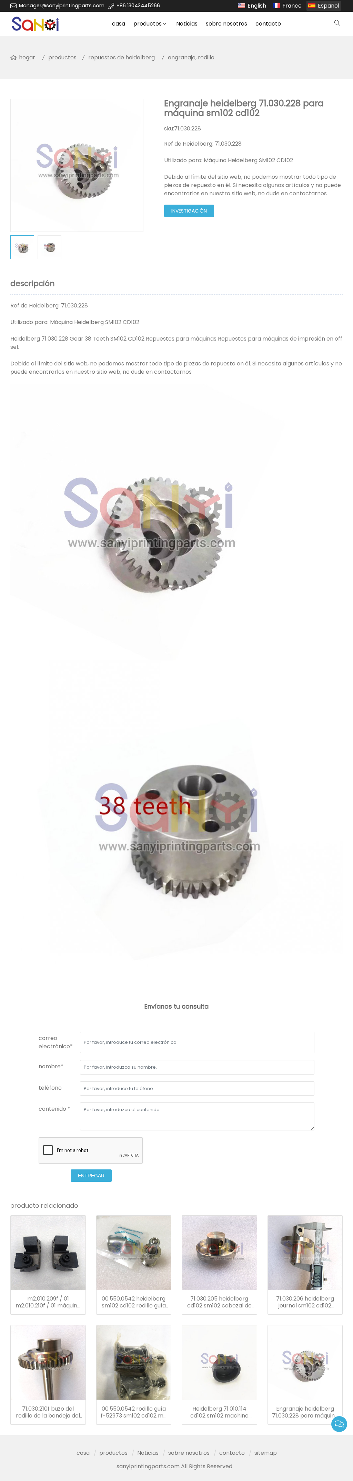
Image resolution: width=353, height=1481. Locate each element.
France (292, 6)
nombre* (51, 1066)
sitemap (265, 1453)
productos (147, 24)
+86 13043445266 (138, 5)
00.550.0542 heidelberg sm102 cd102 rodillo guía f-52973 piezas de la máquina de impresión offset (134, 1302)
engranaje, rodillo (191, 57)
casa (118, 24)
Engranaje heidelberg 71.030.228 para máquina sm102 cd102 (305, 1412)
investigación (189, 210)
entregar (91, 1175)
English (257, 6)
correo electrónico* (56, 1042)
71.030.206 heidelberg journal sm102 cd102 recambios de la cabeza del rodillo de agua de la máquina (305, 1302)
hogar (27, 57)
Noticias (187, 24)
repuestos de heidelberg (121, 57)
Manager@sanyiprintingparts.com (61, 5)
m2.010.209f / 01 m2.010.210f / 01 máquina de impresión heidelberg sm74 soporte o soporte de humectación (48, 1302)
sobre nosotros (226, 24)
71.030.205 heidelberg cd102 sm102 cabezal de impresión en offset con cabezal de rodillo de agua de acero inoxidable (219, 1302)
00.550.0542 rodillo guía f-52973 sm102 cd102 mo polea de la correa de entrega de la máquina (134, 1412)
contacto (268, 24)
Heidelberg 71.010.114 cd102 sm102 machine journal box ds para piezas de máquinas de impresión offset (219, 1412)
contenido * (54, 1109)
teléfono (50, 1088)
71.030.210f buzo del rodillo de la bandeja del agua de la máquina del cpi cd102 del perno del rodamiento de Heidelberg (48, 1412)
